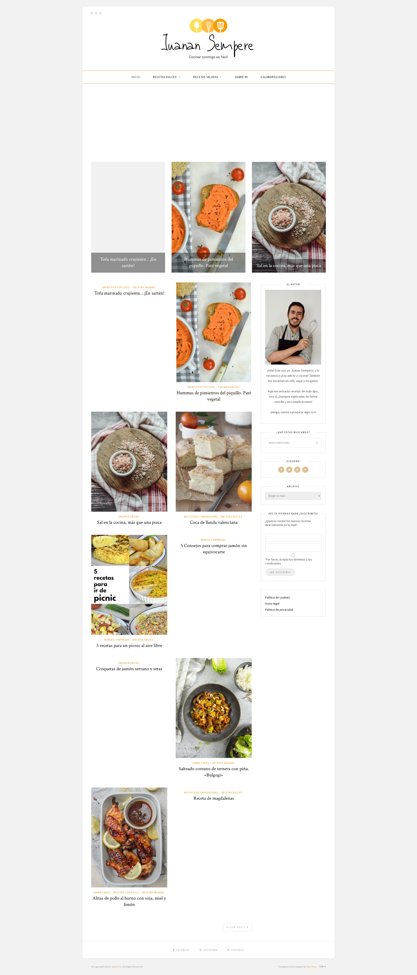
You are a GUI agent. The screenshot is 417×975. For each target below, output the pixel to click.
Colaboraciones (273, 77)
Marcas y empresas (116, 639)
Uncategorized (228, 387)
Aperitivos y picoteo (116, 287)
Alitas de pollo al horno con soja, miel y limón (129, 901)
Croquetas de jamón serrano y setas (129, 669)
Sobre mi (241, 77)
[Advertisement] (208, 122)
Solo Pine (116, 966)
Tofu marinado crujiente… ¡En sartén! (128, 262)
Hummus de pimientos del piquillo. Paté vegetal (208, 262)
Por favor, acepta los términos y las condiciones (288, 561)
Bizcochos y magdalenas (201, 516)
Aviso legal (272, 603)
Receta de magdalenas (214, 798)
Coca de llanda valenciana (214, 522)
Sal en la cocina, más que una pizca (289, 265)
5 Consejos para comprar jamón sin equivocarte (214, 548)
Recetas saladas (205, 77)
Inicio (135, 77)
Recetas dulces (165, 77)
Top (321, 966)
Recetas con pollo (126, 892)
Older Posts (237, 927)
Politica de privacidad (279, 610)
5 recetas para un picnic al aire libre (129, 645)
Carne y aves (200, 762)
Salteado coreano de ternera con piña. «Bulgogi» (214, 772)
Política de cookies (277, 597)
